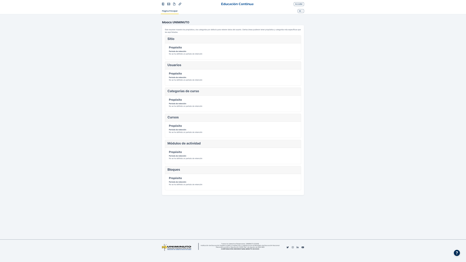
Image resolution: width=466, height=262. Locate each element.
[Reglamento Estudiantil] (174, 4)
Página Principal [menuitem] (169, 11)
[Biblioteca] (163, 4)
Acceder (299, 4)
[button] (301, 11)
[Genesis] (180, 4)
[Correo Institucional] (168, 4)
